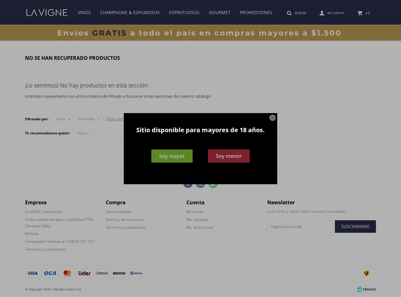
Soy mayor (172, 156)
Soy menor (229, 156)
